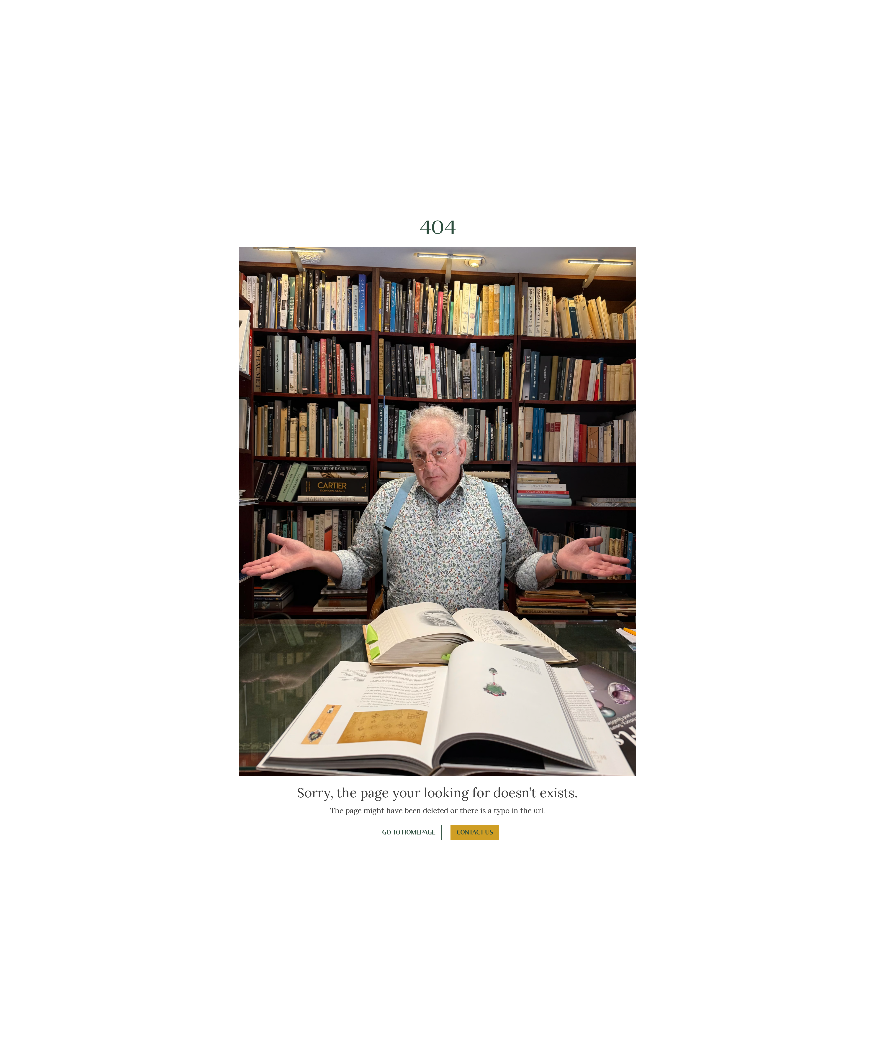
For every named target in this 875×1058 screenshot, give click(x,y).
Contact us (475, 832)
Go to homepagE (408, 832)
